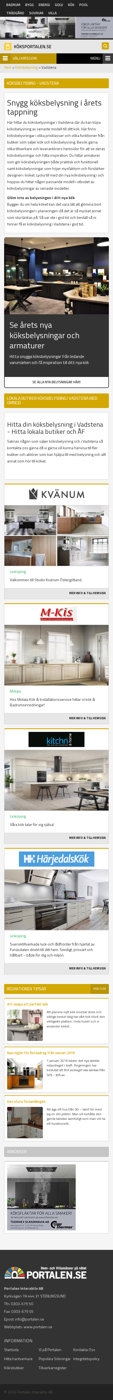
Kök (71, 4)
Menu (95, 58)
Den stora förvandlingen (26, 1101)
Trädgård (15, 13)
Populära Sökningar (55, 1359)
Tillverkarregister (53, 1368)
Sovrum (36, 13)
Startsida (11, 1349)
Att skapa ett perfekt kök (27, 1004)
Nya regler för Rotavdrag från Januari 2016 (41, 1052)
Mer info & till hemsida (87, 593)
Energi (44, 4)
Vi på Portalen (50, 1349)
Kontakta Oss (84, 1349)
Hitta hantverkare (18, 1359)
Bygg (29, 4)
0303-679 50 (22, 1304)
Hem (8, 67)
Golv (59, 4)
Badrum (13, 4)
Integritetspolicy (86, 1359)
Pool (83, 4)
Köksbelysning (26, 67)
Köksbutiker (14, 1368)
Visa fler (99, 988)
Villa (52, 13)
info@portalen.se (29, 1319)
